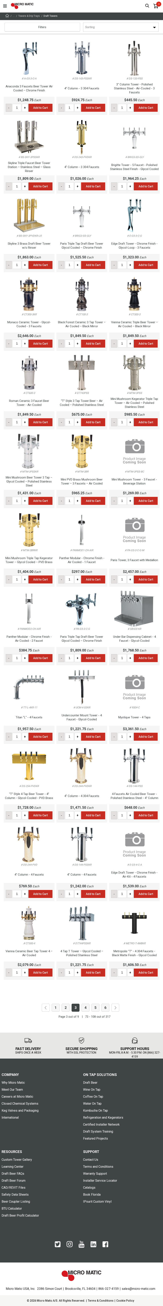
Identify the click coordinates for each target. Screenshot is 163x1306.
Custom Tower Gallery (17, 1160)
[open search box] (147, 6)
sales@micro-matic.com (138, 1289)
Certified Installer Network (101, 1124)
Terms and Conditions (98, 1167)
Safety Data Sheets (15, 1194)
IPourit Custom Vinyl (97, 1201)
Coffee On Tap (93, 1096)
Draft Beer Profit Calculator (20, 1215)
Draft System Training (98, 1131)
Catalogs (89, 1187)
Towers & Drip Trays (29, 16)
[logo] (22, 6)
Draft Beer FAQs (13, 1173)
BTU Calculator (12, 1208)
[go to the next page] (115, 1008)
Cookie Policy (125, 1300)
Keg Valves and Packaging (20, 1110)
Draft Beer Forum (13, 1180)
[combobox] (85, 27)
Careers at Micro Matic (17, 1096)
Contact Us (90, 1160)
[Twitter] (58, 1246)
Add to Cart (40, 107)
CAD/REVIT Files (13, 1187)
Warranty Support (95, 1173)
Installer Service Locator (100, 1180)
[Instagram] (70, 1246)
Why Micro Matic (13, 1083)
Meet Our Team (12, 1089)
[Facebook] (105, 1246)
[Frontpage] (7, 16)
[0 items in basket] (155, 6)
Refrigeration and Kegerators (103, 1117)
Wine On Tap (91, 1089)
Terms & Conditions (101, 1300)
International (10, 1117)
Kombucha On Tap (95, 1110)
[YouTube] (81, 1247)
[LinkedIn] (93, 1246)
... (14, 16)
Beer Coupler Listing (16, 1201)
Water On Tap (92, 1103)
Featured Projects (95, 1138)
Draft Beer (90, 1083)
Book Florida (92, 1194)
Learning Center (12, 1167)
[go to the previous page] (46, 1008)
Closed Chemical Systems (20, 1103)
